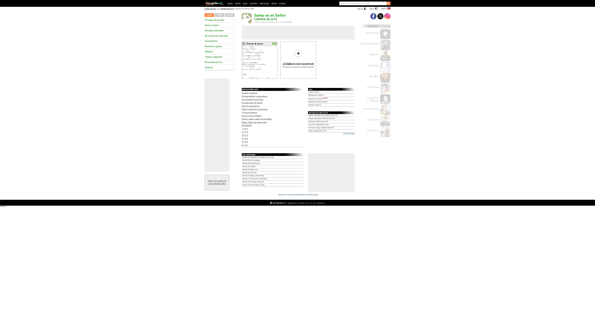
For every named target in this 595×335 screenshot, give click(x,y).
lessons (282, 4)
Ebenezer (374, 54)
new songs (264, 4)
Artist (219, 15)
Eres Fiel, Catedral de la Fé (319, 125)
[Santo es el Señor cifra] (308, 195)
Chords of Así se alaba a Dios (253, 185)
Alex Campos (372, 33)
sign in (371, 8)
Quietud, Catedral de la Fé (318, 122)
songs (230, 4)
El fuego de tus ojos (214, 20)
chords (238, 4)
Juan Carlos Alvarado (373, 99)
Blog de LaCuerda (318, 99)
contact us (321, 203)
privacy (302, 203)
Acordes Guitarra (315, 105)
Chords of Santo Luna (250, 170)
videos (274, 4)
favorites (253, 4)
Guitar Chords (210, 8)
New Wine (374, 76)
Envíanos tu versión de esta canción (298, 58)
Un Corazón (373, 130)
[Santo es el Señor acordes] (288, 195)
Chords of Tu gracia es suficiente (254, 179)
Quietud (209, 67)
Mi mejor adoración (214, 30)
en (311, 203)
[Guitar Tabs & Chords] (214, 5)
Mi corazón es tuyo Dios (216, 36)
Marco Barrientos (370, 43)
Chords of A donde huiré (251, 163)
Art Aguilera (373, 119)
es (307, 203)
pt (314, 203)
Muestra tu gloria (213, 46)
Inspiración (373, 65)
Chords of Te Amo (248, 166)
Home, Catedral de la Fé (317, 131)
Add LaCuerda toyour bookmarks (217, 182)
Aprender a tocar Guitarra (318, 102)
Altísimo (209, 51)
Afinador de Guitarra (316, 95)
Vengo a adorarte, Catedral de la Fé (322, 118)
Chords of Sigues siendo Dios (253, 176)
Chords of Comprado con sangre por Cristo (257, 157)
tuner (245, 4)
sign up (360, 8)
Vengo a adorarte (213, 57)
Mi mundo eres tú (213, 62)
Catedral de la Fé (227, 8)
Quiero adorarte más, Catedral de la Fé (323, 115)
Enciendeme (211, 41)
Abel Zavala (373, 87)
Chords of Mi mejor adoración (253, 182)
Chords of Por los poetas (251, 160)
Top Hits (209, 15)
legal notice (292, 203)
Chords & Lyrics (254, 43)
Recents (230, 15)
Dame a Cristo (212, 25)
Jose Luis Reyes (370, 109)
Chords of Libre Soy (249, 173)
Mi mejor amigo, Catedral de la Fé (321, 128)
